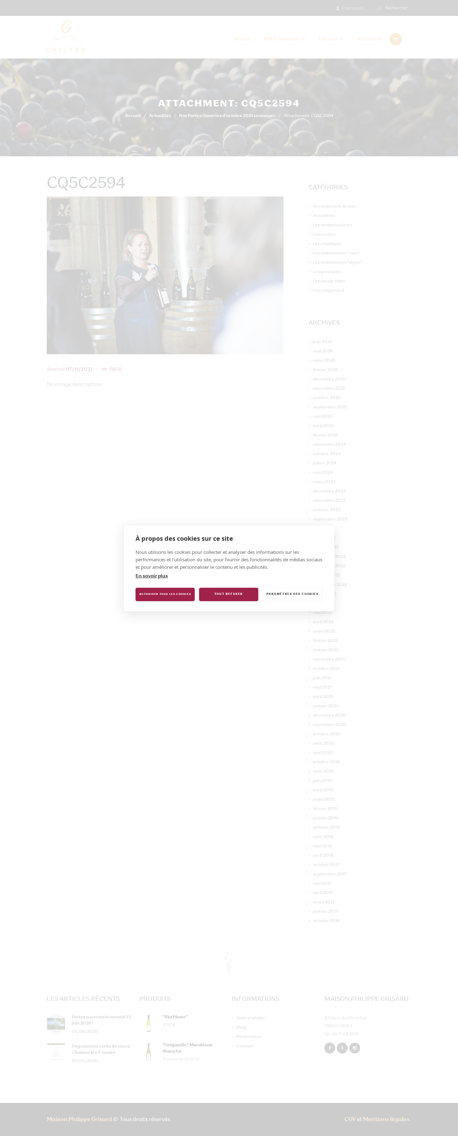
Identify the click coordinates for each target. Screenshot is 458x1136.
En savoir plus (152, 576)
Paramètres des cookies (292, 594)
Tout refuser (228, 594)
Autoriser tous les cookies (165, 594)
